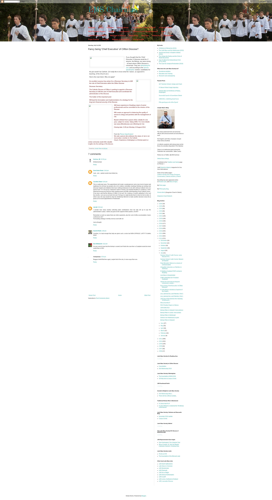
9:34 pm (100, 207)
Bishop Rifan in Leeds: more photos (170, 312)
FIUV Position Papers (97, 31)
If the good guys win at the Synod (168, 102)
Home (120, 295)
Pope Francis (93, 39)
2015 (160, 231)
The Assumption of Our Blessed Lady (169, 456)
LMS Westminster (164, 468)
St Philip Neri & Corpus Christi (167, 378)
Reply (95, 164)
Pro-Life (105, 39)
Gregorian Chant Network (164, 196)
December (164, 240)
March (163, 330)
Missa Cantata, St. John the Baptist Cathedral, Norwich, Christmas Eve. (169, 445)
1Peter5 (178, 176)
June (162, 323)
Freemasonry (124, 31)
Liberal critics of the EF (97, 35)
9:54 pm (103, 256)
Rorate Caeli (162, 181)
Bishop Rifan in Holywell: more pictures (171, 310)
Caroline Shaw (97, 181)
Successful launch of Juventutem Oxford (170, 95)
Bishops (91, 27)
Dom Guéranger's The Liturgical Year (169, 442)
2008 (160, 346)
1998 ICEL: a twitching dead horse (169, 99)
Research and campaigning (167, 76)
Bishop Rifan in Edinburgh (168, 315)
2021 (160, 216)
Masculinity (133, 35)
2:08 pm (104, 231)
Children (110, 27)
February (163, 333)
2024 (160, 208)
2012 (160, 238)
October (163, 245)
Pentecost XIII (163, 454)
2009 (160, 343)
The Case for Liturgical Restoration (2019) (171, 63)
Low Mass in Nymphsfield (167, 275)
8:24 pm (105, 181)
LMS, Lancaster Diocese (166, 481)
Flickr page (162, 185)
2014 (160, 233)
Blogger (144, 496)
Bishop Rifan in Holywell (167, 320)
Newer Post (92, 295)
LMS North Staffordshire (166, 464)
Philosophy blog (164, 189)
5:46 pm (106, 170)
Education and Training (165, 73)
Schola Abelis (161, 192)
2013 (160, 236)
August (163, 250)
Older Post (147, 295)
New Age (145, 35)
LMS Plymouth (163, 470)
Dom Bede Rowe (98, 170)
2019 (160, 221)
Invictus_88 (96, 159)
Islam (163, 31)
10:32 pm (103, 159)
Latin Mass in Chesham (165, 466)
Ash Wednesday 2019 (165, 368)
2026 (160, 203)
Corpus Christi (163, 418)
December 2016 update (166, 416)
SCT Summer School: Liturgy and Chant (170, 84)
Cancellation (162, 366)
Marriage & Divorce (118, 35)
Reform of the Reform (121, 39)
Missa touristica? (165, 302)
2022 (160, 213)
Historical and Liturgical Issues (145, 31)
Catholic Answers (171, 176)
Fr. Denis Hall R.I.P (164, 403)
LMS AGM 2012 (164, 307)
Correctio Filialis (165, 27)
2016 (160, 228)
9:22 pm (105, 244)
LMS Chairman (113, 10)
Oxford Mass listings (163, 158)
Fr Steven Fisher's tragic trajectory (168, 87)
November (164, 243)
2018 (160, 223)
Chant (100, 27)
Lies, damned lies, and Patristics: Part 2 (171, 293)
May (162, 325)
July (162, 253)
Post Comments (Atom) (102, 298)
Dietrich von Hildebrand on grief (169, 317)
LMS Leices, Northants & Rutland (168, 479)
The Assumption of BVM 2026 (167, 376)
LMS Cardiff (162, 477)
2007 (160, 348)
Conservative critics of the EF (144, 27)
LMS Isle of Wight (164, 472)
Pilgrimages (168, 35)
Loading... (160, 359)
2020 (160, 218)
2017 (160, 226)
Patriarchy (156, 35)
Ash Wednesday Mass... (166, 393)
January (163, 335)
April (162, 328)
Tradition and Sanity (173, 162)
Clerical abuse (123, 27)
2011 (160, 338)
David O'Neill (97, 231)
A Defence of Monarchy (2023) (167, 48)
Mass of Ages (173, 181)
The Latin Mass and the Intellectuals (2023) (171, 50)
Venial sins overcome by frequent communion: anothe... (170, 282)
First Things (170, 174)
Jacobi (95, 207)
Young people (138, 39)
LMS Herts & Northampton (166, 474)
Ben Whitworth (97, 244)
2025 (160, 206)
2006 (160, 351)
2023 (160, 211)
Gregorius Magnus (165, 167)
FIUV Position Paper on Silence (169, 305)
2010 (160, 341)
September (164, 248)
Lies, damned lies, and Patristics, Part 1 (171, 296)
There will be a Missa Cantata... (168, 396)
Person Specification (126, 134)
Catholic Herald (161, 174)
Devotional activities (164, 71)
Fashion (112, 31)
